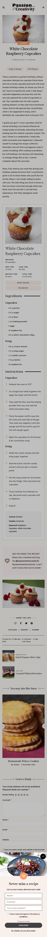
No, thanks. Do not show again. (23, 931)
